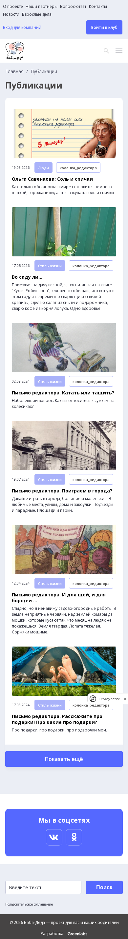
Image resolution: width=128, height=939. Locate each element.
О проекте (13, 7)
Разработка (52, 934)
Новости (11, 14)
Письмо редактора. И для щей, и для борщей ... (59, 598)
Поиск (104, 887)
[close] (124, 698)
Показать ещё (64, 759)
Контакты (98, 7)
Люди (43, 167)
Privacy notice (109, 699)
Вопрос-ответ (73, 7)
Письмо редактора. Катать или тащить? (63, 393)
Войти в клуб (104, 27)
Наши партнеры (41, 7)
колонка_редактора (78, 167)
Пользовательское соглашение (29, 904)
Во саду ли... (27, 277)
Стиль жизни (50, 265)
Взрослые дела (37, 14)
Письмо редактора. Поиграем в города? (62, 491)
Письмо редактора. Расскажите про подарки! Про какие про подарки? (57, 719)
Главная (14, 71)
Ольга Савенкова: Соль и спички (52, 179)
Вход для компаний (22, 28)
